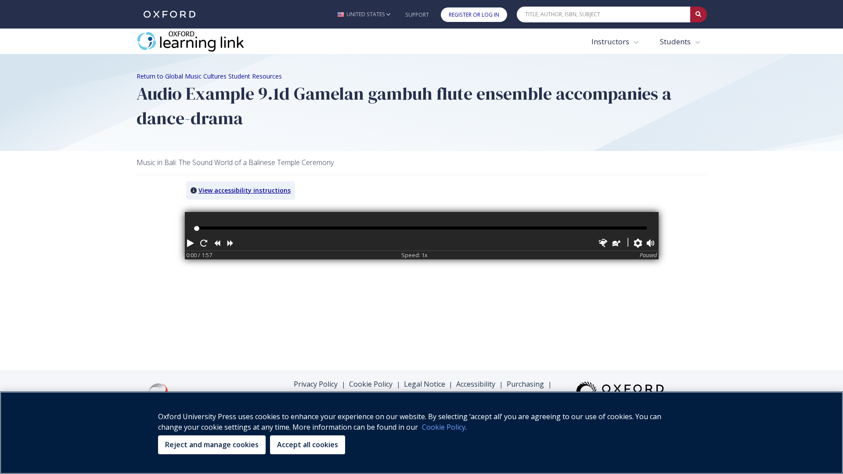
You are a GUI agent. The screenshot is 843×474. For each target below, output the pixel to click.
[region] (421, 432)
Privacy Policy (316, 384)
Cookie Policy (371, 384)
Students (676, 41)
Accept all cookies (307, 444)
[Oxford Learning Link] (202, 41)
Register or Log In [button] (474, 14)
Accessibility (475, 384)
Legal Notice (424, 384)
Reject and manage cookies (212, 444)
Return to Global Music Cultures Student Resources (209, 76)
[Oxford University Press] (169, 14)
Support (417, 14)
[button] (364, 14)
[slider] (196, 228)
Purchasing (525, 384)
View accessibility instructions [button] (244, 190)
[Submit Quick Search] (698, 14)
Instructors (611, 41)
